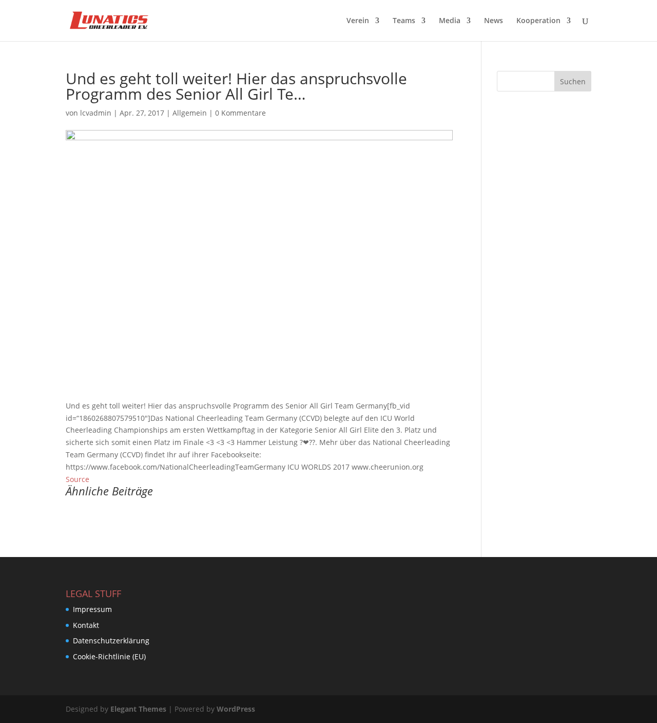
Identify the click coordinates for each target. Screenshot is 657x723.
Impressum (92, 609)
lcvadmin (95, 113)
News (493, 21)
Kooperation (538, 21)
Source (77, 479)
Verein (357, 21)
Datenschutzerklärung (111, 640)
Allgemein (189, 113)
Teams (404, 21)
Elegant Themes (138, 709)
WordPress (236, 709)
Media (449, 21)
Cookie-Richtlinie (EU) (109, 656)
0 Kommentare (240, 113)
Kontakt (86, 625)
